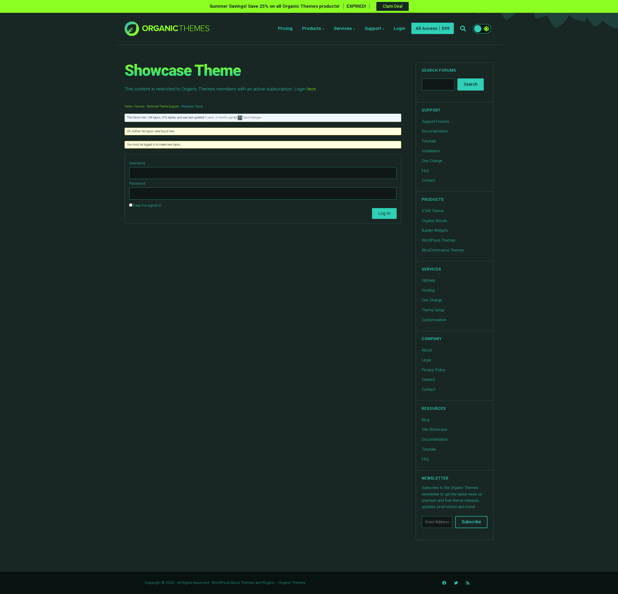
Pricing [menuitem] (285, 28)
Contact (428, 180)
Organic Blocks (434, 220)
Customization (434, 320)
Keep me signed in (147, 205)
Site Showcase (434, 429)
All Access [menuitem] (426, 28)
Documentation (435, 131)
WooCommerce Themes (443, 250)
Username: (137, 163)
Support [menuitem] (373, 28)
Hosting (428, 290)
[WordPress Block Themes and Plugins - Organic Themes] (176, 30)
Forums (139, 106)
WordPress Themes (438, 240)
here (311, 89)
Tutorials (429, 141)
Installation (431, 151)
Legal (426, 360)
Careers (428, 379)
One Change (432, 161)
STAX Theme (433, 211)
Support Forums (435, 121)
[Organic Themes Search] (463, 29)
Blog (425, 420)
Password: (137, 184)
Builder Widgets (435, 230)
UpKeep (428, 280)
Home (128, 106)
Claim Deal (392, 6)
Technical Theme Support (163, 106)
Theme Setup (433, 310)
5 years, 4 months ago (219, 117)
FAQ (425, 170)
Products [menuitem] (311, 28)
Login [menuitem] (399, 28)
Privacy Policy (434, 370)
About (427, 350)
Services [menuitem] (343, 28)
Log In (384, 213)
